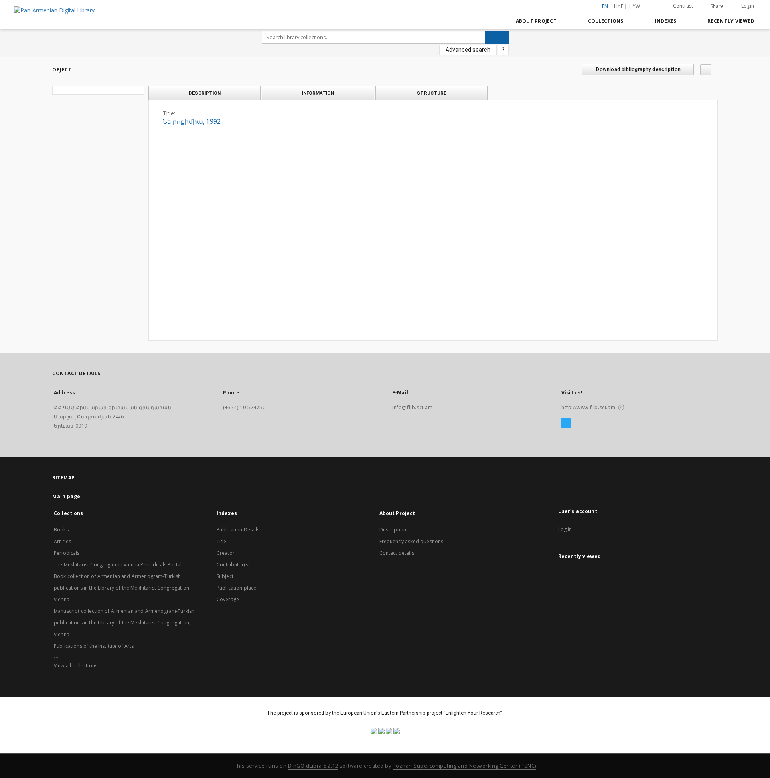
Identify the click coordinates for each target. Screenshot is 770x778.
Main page (66, 496)
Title (222, 541)
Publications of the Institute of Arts (94, 646)
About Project (536, 21)
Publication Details (238, 529)
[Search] (497, 37)
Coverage (228, 599)
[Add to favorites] (705, 69)
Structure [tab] (431, 93)
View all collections (75, 665)
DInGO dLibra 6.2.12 (313, 765)
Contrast (683, 5)
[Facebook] (566, 423)
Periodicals (67, 553)
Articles (62, 541)
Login (747, 5)
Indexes (666, 21)
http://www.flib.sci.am (588, 407)
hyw (634, 6)
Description (393, 529)
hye (618, 6)
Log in (565, 529)
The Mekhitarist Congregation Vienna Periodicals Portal (118, 564)
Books (61, 529)
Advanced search (468, 49)
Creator (226, 553)
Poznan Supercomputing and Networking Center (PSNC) (464, 765)
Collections (606, 21)
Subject (225, 576)
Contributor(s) (233, 564)
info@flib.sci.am (412, 407)
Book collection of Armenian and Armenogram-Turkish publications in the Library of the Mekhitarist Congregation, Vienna (122, 588)
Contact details (396, 553)
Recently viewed (730, 21)
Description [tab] (205, 93)
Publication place (237, 587)
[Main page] (491, 21)
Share (717, 6)
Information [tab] (318, 93)
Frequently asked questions (411, 541)
